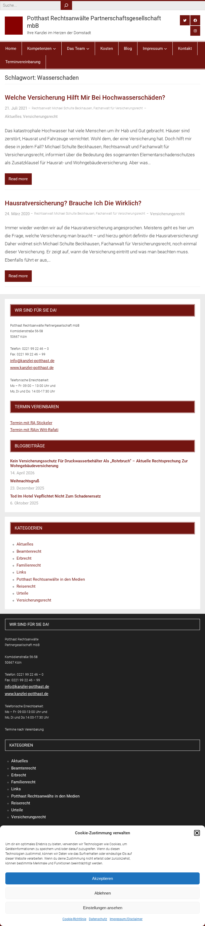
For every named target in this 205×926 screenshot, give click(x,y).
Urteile (22, 593)
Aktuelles (13, 116)
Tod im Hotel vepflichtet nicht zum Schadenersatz (55, 496)
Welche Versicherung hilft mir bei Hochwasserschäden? (85, 97)
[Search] (66, 5)
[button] (197, 833)
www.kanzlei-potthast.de (32, 367)
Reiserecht (26, 586)
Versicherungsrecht (40, 116)
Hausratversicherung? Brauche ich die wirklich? (73, 203)
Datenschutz (98, 919)
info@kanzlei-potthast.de (32, 360)
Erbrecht (24, 558)
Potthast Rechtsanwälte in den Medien (51, 579)
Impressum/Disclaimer (126, 919)
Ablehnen (102, 893)
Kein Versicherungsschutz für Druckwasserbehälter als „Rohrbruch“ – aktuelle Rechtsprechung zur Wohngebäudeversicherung (99, 463)
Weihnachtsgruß (24, 481)
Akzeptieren (102, 878)
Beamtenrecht (29, 551)
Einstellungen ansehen (102, 907)
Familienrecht (29, 565)
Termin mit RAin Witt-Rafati (34, 429)
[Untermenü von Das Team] (87, 48)
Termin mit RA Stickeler (31, 422)
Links (21, 572)
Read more (18, 179)
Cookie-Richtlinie (74, 919)
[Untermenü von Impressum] (165, 48)
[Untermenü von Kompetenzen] (54, 48)
